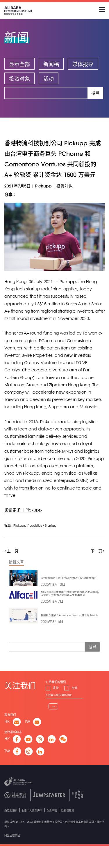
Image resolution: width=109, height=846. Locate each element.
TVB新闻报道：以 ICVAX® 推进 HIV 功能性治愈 (69, 578)
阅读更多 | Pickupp (23, 510)
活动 (48, 78)
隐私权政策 (67, 810)
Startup (50, 525)
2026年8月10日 (53, 584)
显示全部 (19, 64)
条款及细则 (10, 810)
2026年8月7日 (52, 601)
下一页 (97, 550)
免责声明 (52, 810)
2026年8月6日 (52, 621)
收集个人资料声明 (32, 810)
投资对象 (19, 78)
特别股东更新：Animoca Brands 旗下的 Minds (69, 615)
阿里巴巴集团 (12, 835)
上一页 (12, 550)
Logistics (36, 525)
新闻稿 (51, 64)
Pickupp (19, 525)
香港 (56, 688)
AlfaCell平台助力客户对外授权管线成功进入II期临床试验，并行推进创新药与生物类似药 (70, 593)
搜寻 (95, 93)
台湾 (74, 688)
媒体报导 (82, 64)
